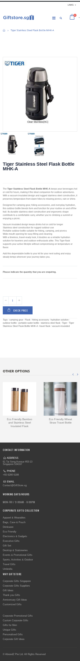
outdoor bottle (10, 323)
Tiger (64, 323)
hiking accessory (40, 319)
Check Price (20, 310)
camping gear (16, 319)
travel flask (44, 326)
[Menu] (53, 18)
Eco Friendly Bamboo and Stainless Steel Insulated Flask (19, 423)
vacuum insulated (61, 326)
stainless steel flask (50, 323)
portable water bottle (28, 323)
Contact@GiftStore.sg (15, 485)
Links (70, 5)
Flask (27, 319)
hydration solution (60, 319)
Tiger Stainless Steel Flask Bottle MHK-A (38, 166)
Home (4, 30)
